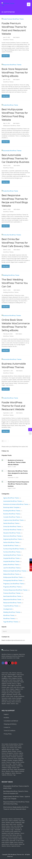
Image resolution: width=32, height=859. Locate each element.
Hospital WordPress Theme (11, 558)
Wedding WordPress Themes (10, 292)
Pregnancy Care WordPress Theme (13, 584)
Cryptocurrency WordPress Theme (13, 520)
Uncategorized (7, 609)
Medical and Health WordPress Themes (14, 571)
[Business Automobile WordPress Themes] (11, 359)
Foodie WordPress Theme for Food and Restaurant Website (13, 406)
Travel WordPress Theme (10, 606)
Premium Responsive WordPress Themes (15, 590)
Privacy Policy (7, 734)
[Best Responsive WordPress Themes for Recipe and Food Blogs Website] (10, 191)
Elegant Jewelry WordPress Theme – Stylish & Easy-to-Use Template (16, 797)
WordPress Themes (8, 39)
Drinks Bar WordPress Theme (12, 526)
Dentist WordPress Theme (11, 523)
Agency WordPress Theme (11, 498)
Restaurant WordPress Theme (12, 603)
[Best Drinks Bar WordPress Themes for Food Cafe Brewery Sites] (11, 235)
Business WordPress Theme (11, 514)
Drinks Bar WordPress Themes (12, 530)
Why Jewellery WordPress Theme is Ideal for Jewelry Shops (16, 787)
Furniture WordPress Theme (11, 552)
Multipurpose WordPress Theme (11, 125)
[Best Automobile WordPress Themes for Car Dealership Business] (11, 150)
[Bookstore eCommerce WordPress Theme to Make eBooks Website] (4, 461)
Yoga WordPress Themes (10, 622)
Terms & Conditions (9, 730)
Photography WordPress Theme (12, 580)
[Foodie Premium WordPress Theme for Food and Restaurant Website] (13, 19)
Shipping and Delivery (10, 724)
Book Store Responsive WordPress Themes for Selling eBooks (15, 72)
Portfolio (6, 717)
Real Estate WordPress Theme (12, 596)
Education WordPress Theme (11, 533)
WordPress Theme (8, 615)
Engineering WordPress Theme (12, 539)
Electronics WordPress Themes (12, 536)
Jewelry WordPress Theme (11, 564)
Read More (5, 55)
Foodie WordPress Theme (10, 545)
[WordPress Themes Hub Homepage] (9, 650)
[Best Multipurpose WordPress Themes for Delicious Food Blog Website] (10, 105)
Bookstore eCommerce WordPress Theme (15, 504)
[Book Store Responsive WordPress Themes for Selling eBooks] (11, 65)
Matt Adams (16, 37)
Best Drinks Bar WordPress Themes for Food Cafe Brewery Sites (15, 243)
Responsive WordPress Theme (12, 599)
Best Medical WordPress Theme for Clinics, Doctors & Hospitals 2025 (15, 792)
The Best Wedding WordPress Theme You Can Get (15, 283)
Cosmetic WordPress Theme (11, 517)
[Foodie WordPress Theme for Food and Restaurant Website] (10, 398)
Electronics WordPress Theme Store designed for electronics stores (18, 473)
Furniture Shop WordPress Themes (13, 549)
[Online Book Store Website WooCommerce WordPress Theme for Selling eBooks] (11, 315)
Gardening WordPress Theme (12, 555)
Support (6, 714)
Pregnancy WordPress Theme (12, 587)
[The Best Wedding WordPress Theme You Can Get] (10, 275)
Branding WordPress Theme (11, 511)
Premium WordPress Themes (11, 593)
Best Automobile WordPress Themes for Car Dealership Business (15, 158)
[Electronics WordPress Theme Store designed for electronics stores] (4, 472)
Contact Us (7, 727)
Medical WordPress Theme (11, 574)
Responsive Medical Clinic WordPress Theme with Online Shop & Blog (16, 803)
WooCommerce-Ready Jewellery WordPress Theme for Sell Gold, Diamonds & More (16, 808)
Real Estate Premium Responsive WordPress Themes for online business (18, 484)
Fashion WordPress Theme (11, 542)
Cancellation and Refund (11, 721)
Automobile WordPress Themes (12, 501)
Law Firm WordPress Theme (11, 568)
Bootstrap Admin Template (11, 507)
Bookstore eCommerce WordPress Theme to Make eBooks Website (17, 462)
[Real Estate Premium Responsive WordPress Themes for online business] (4, 483)
